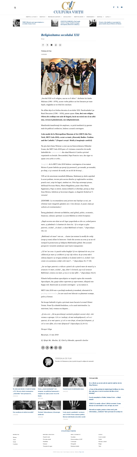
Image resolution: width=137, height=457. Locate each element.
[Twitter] (117, 7)
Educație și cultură (103, 441)
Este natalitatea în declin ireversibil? (23, 412)
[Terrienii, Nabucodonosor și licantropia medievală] (49, 405)
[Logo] (68, 7)
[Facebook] (114, 7)
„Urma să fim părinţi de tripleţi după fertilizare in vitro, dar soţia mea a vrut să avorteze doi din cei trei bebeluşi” (106, 391)
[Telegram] (51, 45)
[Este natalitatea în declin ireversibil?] (24, 405)
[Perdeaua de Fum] (48, 362)
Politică (100, 439)
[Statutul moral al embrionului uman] (74, 382)
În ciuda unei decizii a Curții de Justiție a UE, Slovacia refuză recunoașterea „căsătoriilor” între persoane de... (24, 391)
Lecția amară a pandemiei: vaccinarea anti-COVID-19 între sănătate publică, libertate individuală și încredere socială (74, 415)
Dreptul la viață (46, 437)
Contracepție (73, 441)
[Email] (60, 45)
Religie (42, 38)
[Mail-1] (121, 7)
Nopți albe (81, 451)
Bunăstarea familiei (75, 446)
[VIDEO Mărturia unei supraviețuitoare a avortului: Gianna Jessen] (16, 23)
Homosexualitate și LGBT (76, 439)
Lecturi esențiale (102, 437)
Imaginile (44, 164)
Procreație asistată (47, 439)
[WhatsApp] (56, 45)
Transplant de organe (47, 446)
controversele (56, 152)
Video (100, 446)
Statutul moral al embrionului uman (73, 389)
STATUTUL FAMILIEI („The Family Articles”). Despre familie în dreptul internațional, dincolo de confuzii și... (70, 23)
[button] (15, 8)
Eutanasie (45, 444)
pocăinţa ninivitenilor (49, 293)
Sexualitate (73, 437)
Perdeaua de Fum (46, 51)
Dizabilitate (45, 441)
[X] (47, 45)
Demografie (73, 444)
